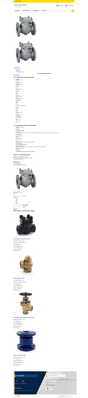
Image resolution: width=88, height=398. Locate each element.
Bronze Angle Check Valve (18, 278)
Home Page (17, 10)
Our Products (36, 10)
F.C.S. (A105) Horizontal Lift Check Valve (21, 238)
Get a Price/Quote (16, 74)
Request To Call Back (17, 68)
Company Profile (26, 10)
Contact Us (44, 10)
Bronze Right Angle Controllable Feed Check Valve (23, 317)
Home (17, 69)
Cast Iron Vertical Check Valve (19, 355)
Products (17, 70)
